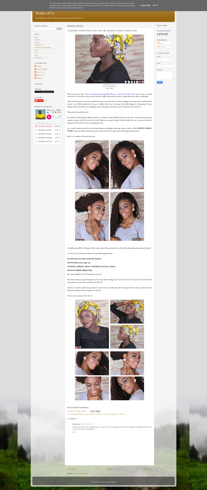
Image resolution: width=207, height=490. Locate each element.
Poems (36, 53)
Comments (162, 47)
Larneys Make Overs (92, 414)
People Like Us (38, 45)
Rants (36, 55)
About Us (37, 40)
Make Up (108, 414)
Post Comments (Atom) (81, 473)
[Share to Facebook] (97, 411)
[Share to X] (95, 411)
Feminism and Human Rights (42, 47)
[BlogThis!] (93, 411)
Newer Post (71, 469)
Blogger (113, 482)
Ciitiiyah (39, 66)
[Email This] (91, 411)
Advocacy (37, 42)
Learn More (145, 5)
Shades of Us (45, 13)
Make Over (101, 414)
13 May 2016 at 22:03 (87, 424)
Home (109, 469)
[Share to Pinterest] (99, 411)
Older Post (147, 469)
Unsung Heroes (38, 58)
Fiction (36, 50)
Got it (155, 5)
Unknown (39, 78)
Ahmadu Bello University (78, 414)
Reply (74, 432)
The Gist (122, 414)
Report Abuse (162, 25)
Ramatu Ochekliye (42, 69)
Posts (160, 43)
